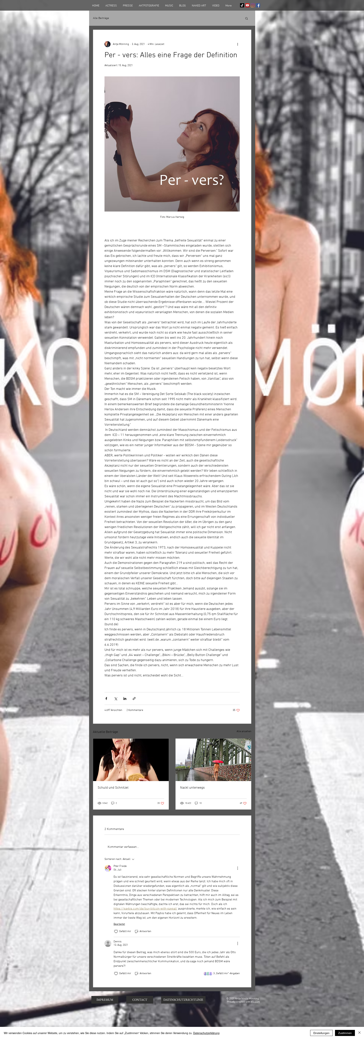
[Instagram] (253, 5)
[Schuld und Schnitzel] (131, 760)
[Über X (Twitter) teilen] (115, 698)
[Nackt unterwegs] (213, 760)
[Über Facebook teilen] (106, 698)
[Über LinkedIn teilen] (125, 698)
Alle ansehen (244, 731)
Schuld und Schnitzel (113, 788)
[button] (246, 18)
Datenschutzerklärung (206, 1033)
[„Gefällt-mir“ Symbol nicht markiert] (116, 931)
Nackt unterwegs (192, 788)
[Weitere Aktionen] (237, 44)
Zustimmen (345, 1033)
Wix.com (255, 1002)
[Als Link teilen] (134, 698)
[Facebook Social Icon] (258, 5)
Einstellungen (321, 1033)
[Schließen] (359, 1033)
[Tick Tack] (242, 5)
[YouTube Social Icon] (247, 5)
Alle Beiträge (101, 18)
